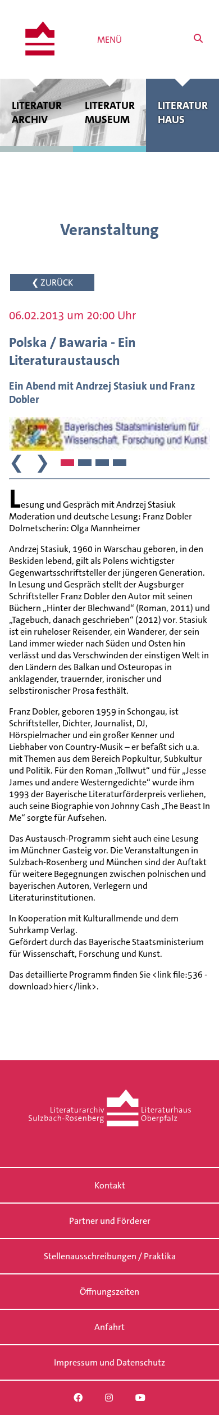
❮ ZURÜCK (52, 282)
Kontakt (109, 1185)
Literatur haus (183, 112)
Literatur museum (110, 112)
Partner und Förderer (109, 1221)
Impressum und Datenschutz (109, 1362)
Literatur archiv (37, 112)
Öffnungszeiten (109, 1292)
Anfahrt (109, 1327)
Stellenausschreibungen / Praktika (110, 1256)
